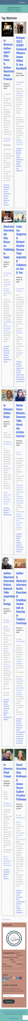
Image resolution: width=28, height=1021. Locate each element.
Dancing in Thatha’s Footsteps (19, 661)
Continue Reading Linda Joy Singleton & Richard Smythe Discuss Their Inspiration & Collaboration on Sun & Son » (20, 372)
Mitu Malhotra (11, 964)
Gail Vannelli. (17, 966)
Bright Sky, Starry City (20, 835)
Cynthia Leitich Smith (9, 955)
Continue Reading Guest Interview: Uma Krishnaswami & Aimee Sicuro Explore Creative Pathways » (20, 901)
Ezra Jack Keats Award (7, 666)
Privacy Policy (14, 1018)
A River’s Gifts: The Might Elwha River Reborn (20, 518)
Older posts (6, 919)
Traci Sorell (19, 503)
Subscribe (8, 1002)
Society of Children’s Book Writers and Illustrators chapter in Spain (8, 326)
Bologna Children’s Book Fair (19, 142)
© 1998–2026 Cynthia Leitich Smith (14, 1012)
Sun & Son (19, 352)
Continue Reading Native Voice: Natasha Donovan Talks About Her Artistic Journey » (19, 542)
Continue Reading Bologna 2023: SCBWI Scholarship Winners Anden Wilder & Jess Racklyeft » (19, 159)
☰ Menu (22, 2)
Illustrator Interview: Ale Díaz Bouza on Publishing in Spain (9, 241)
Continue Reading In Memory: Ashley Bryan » (8, 512)
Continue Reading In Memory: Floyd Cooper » (7, 874)
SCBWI (19, 131)
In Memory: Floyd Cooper (8, 770)
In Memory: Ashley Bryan (8, 411)
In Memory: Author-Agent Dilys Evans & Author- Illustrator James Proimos (9, 59)
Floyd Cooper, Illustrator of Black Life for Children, (8, 860)
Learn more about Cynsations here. (14, 971)
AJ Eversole (20, 962)
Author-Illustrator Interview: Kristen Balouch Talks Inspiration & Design (9, 588)
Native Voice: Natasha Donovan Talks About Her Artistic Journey (20, 420)
